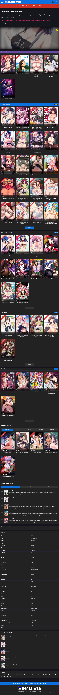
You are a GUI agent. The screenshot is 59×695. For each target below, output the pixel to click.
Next (29, 227)
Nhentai (10, 674)
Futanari (32, 559)
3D (1, 535)
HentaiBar (38, 23)
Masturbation (48, 492)
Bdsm (2, 540)
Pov (31, 596)
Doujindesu (45, 674)
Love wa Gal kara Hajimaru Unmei (13, 657)
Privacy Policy (20, 683)
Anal (17, 492)
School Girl (10, 494)
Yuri (23, 494)
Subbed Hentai (32, 508)
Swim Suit (33, 610)
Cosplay (3, 550)
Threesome (30, 522)
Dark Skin (39, 513)
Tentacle (32, 613)
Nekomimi (33, 588)
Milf (56, 520)
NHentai (26, 23)
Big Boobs (16, 513)
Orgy (25, 515)
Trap (2, 617)
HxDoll (55, 674)
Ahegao (13, 492)
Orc (31, 593)
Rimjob (2, 603)
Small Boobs (4, 608)
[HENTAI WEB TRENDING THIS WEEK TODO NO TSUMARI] (29, 38)
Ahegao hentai (38, 20)
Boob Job (25, 513)
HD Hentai (53, 506)
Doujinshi (51, 674)
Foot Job (35, 506)
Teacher (3, 613)
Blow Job (20, 492)
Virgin (20, 494)
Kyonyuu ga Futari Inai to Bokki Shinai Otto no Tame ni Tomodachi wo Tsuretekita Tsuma (27, 636)
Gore (2, 564)
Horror (32, 574)
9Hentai (30, 674)
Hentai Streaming (12, 508)
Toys (15, 494)
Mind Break (3, 586)
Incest (29, 429)
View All (56, 104)
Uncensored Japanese (37, 674)
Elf (31, 552)
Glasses (18, 429)
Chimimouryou (9, 650)
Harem (9, 515)
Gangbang (3, 562)
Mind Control (11, 522)
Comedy (32, 547)
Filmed (2, 557)
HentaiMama (32, 23)
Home (14, 683)
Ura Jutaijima (11, 512)
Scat (32, 603)
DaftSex (14, 674)
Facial (37, 492)
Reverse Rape (25, 508)
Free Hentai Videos (42, 506)
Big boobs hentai (30, 20)
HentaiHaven (44, 23)
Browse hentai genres (19, 20)
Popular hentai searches (7, 20)
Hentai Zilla (8, 676)
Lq (1, 581)
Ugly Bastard (41, 515)
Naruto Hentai (20, 674)
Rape (22, 522)
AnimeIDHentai (15, 23)
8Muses (26, 674)
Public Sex (53, 492)
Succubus (3, 610)
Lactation (41, 429)
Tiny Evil (10, 505)
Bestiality (33, 540)
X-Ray (54, 515)
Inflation (32, 576)
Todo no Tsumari (12, 498)
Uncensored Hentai (39, 508)
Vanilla (17, 494)
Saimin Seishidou (12, 519)
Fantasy (31, 506)
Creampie (33, 492)
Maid (32, 581)
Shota (32, 605)
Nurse (2, 593)
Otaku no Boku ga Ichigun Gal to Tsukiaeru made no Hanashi (20, 664)
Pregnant (3, 598)
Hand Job (41, 492)
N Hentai (3, 676)
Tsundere (33, 617)
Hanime (21, 23)
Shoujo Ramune (12, 491)
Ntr (14, 522)
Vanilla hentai (46, 20)
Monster (52, 429)
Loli (44, 492)
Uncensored (33, 620)
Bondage (7, 429)
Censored (29, 492)
